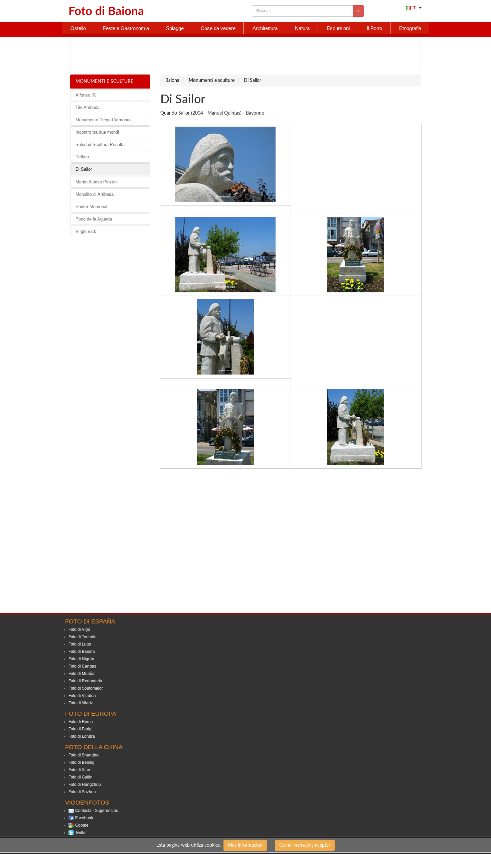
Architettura (265, 28)
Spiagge (175, 28)
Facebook (84, 818)
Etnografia (410, 28)
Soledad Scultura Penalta (100, 144)
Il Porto (374, 28)
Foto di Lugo (79, 644)
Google (82, 825)
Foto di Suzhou (82, 792)
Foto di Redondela (85, 681)
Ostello (78, 28)
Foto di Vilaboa (82, 695)
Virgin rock (85, 231)
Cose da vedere (218, 28)
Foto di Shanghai (84, 755)
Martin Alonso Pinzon (96, 181)
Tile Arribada (87, 107)
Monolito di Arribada (94, 194)
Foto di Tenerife (82, 636)
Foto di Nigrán (81, 659)
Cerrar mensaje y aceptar (304, 845)
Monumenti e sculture (104, 81)
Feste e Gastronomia (126, 28)
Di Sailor (83, 169)
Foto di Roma (80, 721)
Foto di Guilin (80, 777)
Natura (302, 28)
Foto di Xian (79, 769)
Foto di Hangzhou (84, 784)
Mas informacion (245, 845)
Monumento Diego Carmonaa (103, 119)
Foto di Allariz (80, 703)
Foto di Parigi (80, 729)
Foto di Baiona (81, 651)
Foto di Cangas (82, 666)
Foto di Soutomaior (85, 688)
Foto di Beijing (81, 762)
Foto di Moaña (81, 673)
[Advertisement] (245, 54)
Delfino (82, 156)
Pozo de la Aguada (93, 219)
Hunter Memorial (91, 206)
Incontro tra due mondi (97, 132)
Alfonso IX (85, 95)
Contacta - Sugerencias (96, 810)
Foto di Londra (81, 736)
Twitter (81, 832)
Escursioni (338, 28)
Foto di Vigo (79, 629)
